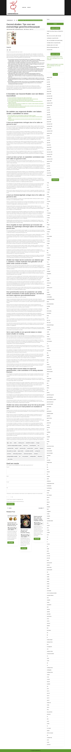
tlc (47, 637)
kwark (48, 492)
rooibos (48, 574)
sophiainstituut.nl (12, 13)
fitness (48, 387)
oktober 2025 (49, 100)
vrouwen (48, 679)
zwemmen (48, 744)
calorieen (48, 327)
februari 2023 (49, 175)
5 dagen (48, 243)
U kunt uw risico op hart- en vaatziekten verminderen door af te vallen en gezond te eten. (23, 98)
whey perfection (49, 711)
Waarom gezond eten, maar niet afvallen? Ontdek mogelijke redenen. (38, 518)
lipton (48, 504)
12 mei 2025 (37, 522)
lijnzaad (48, 502)
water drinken (10, 459)
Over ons (24, 7)
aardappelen (49, 273)
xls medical (49, 728)
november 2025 (49, 98)
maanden (48, 516)
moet (48, 534)
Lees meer (11, 543)
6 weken (48, 257)
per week (48, 555)
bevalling (48, 306)
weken (48, 707)
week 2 (48, 695)
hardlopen (48, 432)
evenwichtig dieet (33, 445)
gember (48, 392)
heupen (48, 441)
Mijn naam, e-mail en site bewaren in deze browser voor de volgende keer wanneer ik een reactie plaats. (25, 493)
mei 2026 (48, 84)
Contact (29, 7)
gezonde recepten (50, 404)
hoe (47, 443)
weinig (48, 704)
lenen (48, 499)
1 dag (48, 182)
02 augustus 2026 (25, 534)
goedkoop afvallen (50, 413)
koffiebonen (49, 481)
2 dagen (48, 208)
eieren (48, 373)
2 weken (48, 217)
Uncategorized (49, 646)
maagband (48, 511)
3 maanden (49, 229)
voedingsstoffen (33, 456)
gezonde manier (23, 448)
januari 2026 (49, 93)
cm (47, 343)
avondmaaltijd (49, 296)
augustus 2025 (49, 105)
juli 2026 (48, 79)
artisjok (48, 292)
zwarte (48, 742)
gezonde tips (49, 406)
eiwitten (48, 380)
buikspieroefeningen (50, 324)
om (16, 20)
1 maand (48, 189)
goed (48, 408)
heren (48, 439)
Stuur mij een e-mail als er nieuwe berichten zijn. (15, 501)
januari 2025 (49, 121)
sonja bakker (49, 604)
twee (47, 644)
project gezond (49, 562)
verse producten (25, 456)
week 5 (48, 700)
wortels (48, 723)
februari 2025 (49, 119)
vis (47, 665)
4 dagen (48, 238)
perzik (48, 560)
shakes (48, 583)
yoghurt (48, 730)
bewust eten (25, 445)
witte (47, 718)
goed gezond (49, 411)
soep (48, 597)
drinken (48, 364)
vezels (48, 660)
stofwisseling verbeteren (17, 453)
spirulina (48, 611)
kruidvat (48, 490)
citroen (48, 336)
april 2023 (48, 170)
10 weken (48, 196)
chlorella (48, 334)
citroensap (48, 338)
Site (7, 487)
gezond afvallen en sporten (51, 399)
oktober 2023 (49, 156)
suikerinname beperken (28, 453)
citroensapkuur (49, 341)
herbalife (48, 436)
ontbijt (48, 548)
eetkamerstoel (49, 369)
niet (47, 539)
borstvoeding (49, 310)
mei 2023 (48, 168)
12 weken (48, 201)
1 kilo (48, 187)
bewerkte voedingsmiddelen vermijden (15, 445)
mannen (48, 525)
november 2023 (49, 154)
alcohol (48, 280)
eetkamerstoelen (50, 371)
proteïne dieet (49, 567)
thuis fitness (49, 630)
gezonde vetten (30, 448)
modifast (48, 532)
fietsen (48, 385)
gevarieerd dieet (10, 448)
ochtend (48, 544)
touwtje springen (49, 639)
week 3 (48, 697)
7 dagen (48, 259)
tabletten (48, 625)
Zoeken (48, 19)
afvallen (15, 442)
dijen (47, 359)
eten (47, 383)
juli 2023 (48, 163)
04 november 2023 (11, 527)
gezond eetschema (50, 401)
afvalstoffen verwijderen (30, 442)
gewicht (16, 448)
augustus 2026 (49, 77)
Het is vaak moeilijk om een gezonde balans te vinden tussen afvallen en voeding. (22, 115)
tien (47, 632)
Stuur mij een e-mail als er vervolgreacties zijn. (15, 499)
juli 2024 (48, 135)
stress (48, 618)
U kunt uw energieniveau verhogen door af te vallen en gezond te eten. (20, 97)
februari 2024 (49, 147)
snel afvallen (49, 590)
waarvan (48, 681)
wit (47, 716)
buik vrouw (49, 322)
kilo (47, 467)
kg (47, 464)
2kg (47, 222)
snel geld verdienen (50, 595)
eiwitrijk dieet (49, 378)
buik (47, 317)
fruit (38, 445)
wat (47, 686)
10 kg (48, 194)
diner (48, 362)
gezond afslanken (50, 397)
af (14, 20)
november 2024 (49, 126)
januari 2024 (49, 149)
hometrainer (49, 448)
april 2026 (48, 86)
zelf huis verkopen (50, 732)
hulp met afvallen (50, 453)
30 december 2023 (11, 29)
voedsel (48, 674)
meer (48, 527)
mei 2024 (48, 140)
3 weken (48, 231)
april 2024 (48, 142)
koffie (48, 478)
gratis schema (49, 418)
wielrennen (49, 714)
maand (48, 513)
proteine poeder (49, 569)
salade (48, 576)
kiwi (47, 474)
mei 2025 (48, 112)
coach (48, 345)
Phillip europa (49, 64)
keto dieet (48, 460)
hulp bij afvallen (49, 450)
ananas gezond (49, 287)
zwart (48, 739)
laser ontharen (49, 495)
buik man (48, 320)
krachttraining (49, 488)
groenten (36, 448)
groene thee (49, 422)
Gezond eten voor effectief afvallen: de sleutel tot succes (12, 524)
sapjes (48, 581)
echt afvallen (49, 366)
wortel (48, 721)
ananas (48, 285)
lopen (48, 509)
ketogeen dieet (49, 462)
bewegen (38, 442)
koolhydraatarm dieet (50, 483)
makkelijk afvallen (50, 520)
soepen (48, 602)
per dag (48, 553)
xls (47, 725)
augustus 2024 (49, 133)
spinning (48, 609)
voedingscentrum (50, 667)
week (48, 688)
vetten (48, 658)
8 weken (48, 266)
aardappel (48, 271)
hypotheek (48, 455)
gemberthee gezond (50, 394)
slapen (48, 588)
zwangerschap (49, 737)
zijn (47, 735)
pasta (48, 551)
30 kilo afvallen (49, 236)
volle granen (40, 456)
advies (11, 442)
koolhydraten (49, 485)
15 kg (48, 203)
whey (48, 709)
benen (48, 301)
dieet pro (48, 357)
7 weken (48, 264)
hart (47, 434)
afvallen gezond (21, 442)
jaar (47, 457)
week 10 (48, 693)
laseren (48, 497)
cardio (48, 331)
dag (47, 352)
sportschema (49, 616)
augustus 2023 (49, 161)
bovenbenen (49, 313)
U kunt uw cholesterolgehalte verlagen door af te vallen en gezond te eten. (20, 100)
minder (48, 530)
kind (47, 469)
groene (48, 420)
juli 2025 (48, 107)
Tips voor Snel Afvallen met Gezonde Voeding (25, 531)
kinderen (48, 471)
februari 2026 (49, 91)
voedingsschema (50, 672)
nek (47, 537)
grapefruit (48, 415)
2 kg (47, 210)
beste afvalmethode (50, 303)
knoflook (48, 476)
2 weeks (48, 215)
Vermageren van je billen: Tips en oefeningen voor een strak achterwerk (55, 58)
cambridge (48, 329)
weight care (49, 702)
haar (47, 429)
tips (19, 456)
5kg (47, 250)
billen (48, 308)
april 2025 (48, 114)
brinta (48, 315)
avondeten (48, 294)
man (47, 523)
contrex (48, 348)
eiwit (47, 376)
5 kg (47, 245)
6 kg (47, 252)
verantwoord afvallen (50, 653)
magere (48, 518)
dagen (48, 355)
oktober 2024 (49, 128)
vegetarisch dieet (50, 651)
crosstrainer (49, 350)
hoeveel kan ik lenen (50, 446)
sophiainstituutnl (20, 29)
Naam (7, 476)
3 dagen (48, 224)
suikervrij (48, 623)
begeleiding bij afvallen (50, 299)
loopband (48, 506)
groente (48, 425)
